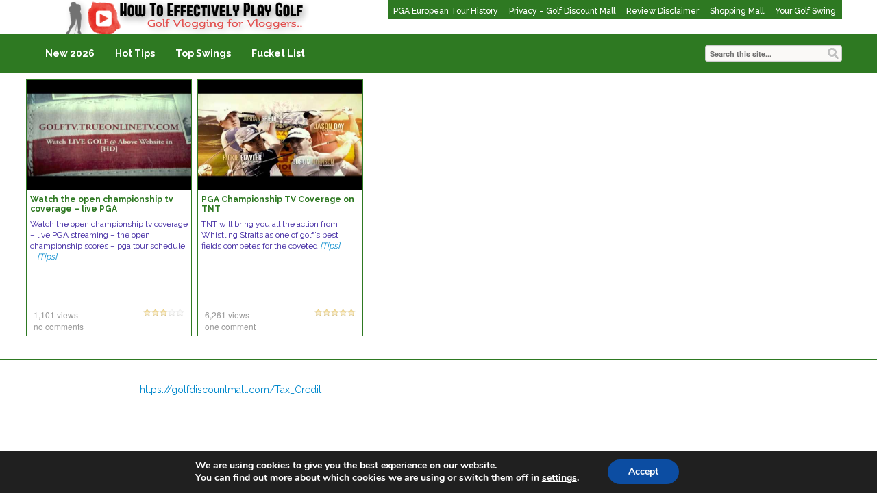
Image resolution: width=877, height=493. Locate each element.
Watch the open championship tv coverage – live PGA (101, 204)
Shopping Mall (737, 11)
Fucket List (278, 53)
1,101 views (56, 314)
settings (559, 478)
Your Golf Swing (805, 11)
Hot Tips (135, 53)
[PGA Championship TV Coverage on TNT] (280, 134)
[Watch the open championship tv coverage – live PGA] (109, 134)
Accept (643, 471)
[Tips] (47, 257)
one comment (230, 326)
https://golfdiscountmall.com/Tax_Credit (230, 389)
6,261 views (227, 314)
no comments (59, 326)
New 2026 (70, 53)
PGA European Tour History (445, 11)
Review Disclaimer (662, 11)
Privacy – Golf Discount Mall (562, 11)
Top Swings (203, 53)
